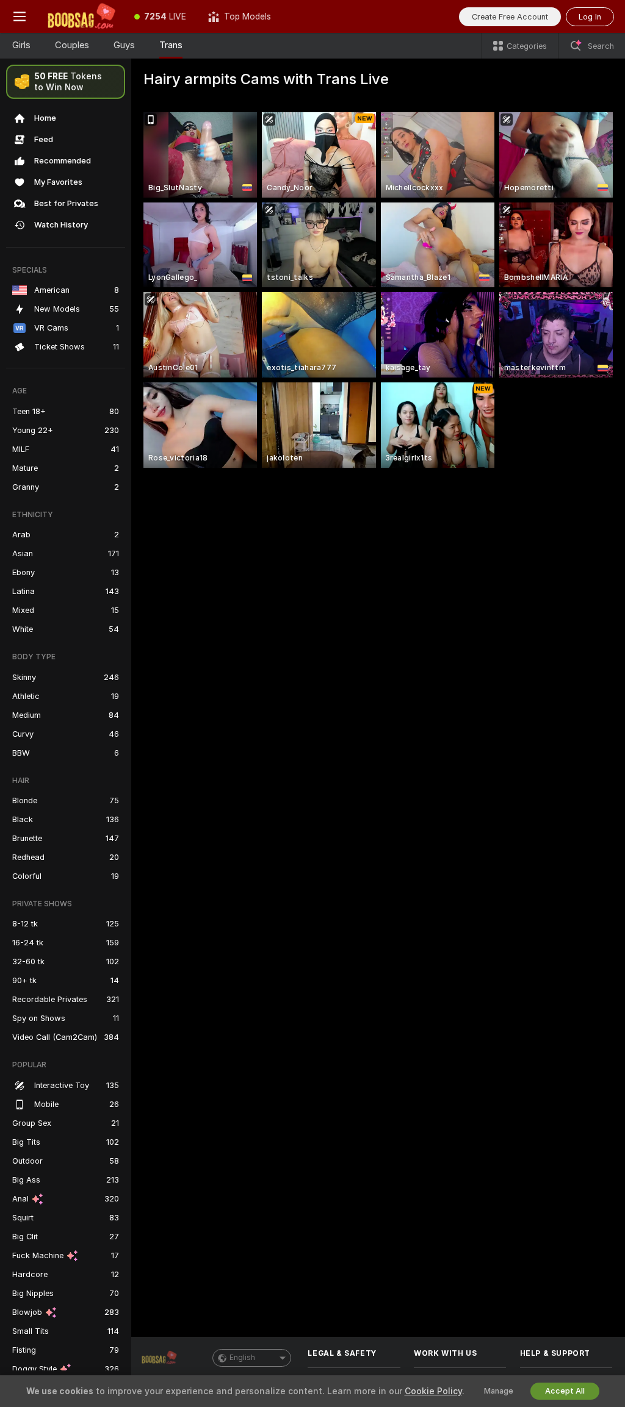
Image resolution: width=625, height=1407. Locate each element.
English (242, 1357)
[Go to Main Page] (81, 16)
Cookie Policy (433, 1391)
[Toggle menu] (19, 16)
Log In (590, 16)
